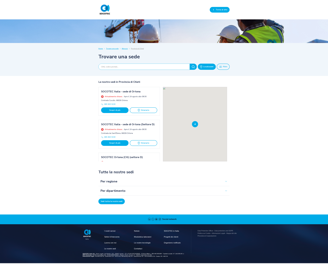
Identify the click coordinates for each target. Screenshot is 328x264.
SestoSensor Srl (138, 256)
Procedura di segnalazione (207, 236)
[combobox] (144, 67)
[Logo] (87, 233)
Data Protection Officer (205, 231)
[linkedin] (149, 219)
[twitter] (152, 219)
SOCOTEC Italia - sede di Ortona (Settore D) (128, 124)
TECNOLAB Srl (99, 256)
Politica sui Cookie (204, 233)
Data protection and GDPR (223, 231)
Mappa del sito (231, 233)
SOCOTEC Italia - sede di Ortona (120, 91)
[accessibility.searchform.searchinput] (193, 67)
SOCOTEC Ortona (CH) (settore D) (122, 157)
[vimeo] (159, 219)
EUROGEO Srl (109, 256)
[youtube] (156, 219)
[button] (195, 124)
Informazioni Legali (218, 233)
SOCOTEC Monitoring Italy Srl (123, 256)
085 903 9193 (109, 104)
